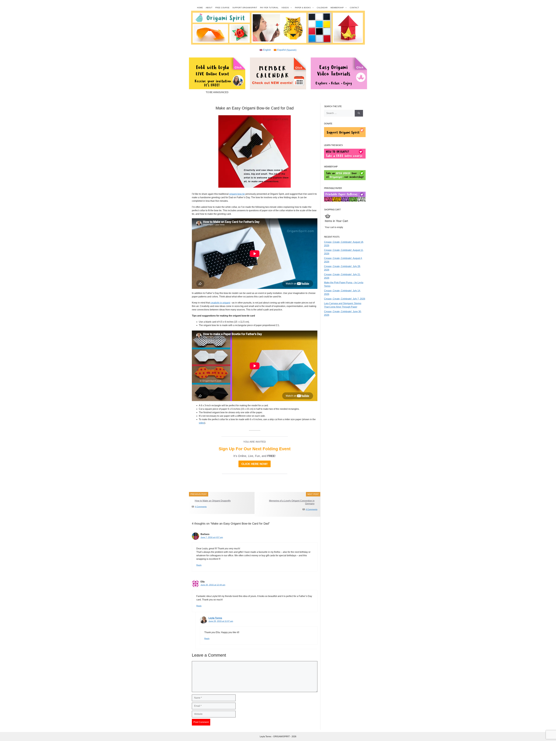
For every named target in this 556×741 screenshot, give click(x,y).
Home (200, 8)
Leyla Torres (215, 618)
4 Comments (201, 506)
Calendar (322, 8)
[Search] (359, 113)
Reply (199, 565)
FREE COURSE (222, 8)
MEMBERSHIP (337, 8)
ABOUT (209, 8)
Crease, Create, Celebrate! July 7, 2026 (344, 299)
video (201, 423)
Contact (354, 8)
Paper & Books (303, 8)
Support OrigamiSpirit (244, 8)
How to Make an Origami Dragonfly (213, 501)
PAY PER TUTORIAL (269, 8)
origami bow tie (237, 194)
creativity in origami (220, 302)
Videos (285, 8)
